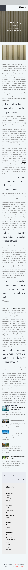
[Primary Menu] (3, 8)
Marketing (9, 505)
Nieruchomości (10, 512)
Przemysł (8, 522)
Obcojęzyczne (10, 515)
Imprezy (8, 503)
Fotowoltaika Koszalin (16, 431)
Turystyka (9, 537)
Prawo (8, 520)
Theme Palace (20, 566)
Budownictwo (9, 493)
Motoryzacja (9, 510)
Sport (7, 530)
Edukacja (8, 498)
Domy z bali (13, 443)
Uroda (8, 542)
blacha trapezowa (15, 308)
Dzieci (8, 495)
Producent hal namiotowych (17, 420)
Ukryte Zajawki (10, 539)
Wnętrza (8, 547)
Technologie (9, 532)
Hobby (8, 500)
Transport (9, 534)
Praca (7, 517)
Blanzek (22, 7)
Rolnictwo (8, 525)
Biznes (8, 490)
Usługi (8, 544)
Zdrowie (8, 549)
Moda (7, 508)
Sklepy (8, 527)
